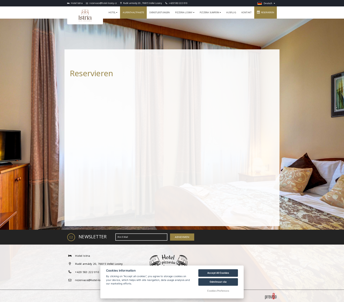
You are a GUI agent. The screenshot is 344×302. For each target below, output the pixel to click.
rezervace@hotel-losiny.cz (103, 3)
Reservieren (267, 12)
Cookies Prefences (218, 290)
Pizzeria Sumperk (210, 12)
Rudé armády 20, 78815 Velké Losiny (99, 264)
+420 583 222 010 (178, 3)
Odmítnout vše (218, 281)
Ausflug (231, 12)
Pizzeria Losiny (184, 12)
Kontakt (247, 12)
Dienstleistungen (159, 12)
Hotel (112, 12)
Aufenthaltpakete (133, 12)
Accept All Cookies (218, 272)
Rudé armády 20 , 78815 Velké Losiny (142, 3)
